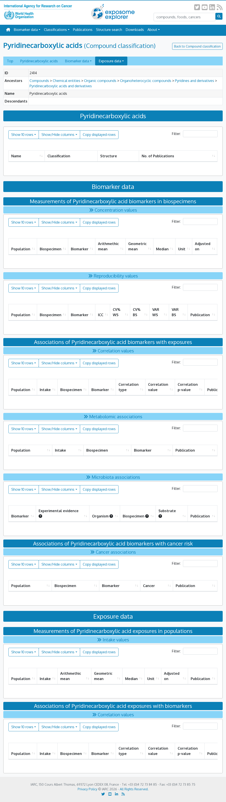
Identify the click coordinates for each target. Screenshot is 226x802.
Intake (45, 390)
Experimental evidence (59, 511)
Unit (181, 249)
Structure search (109, 29)
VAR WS (155, 312)
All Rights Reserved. (134, 789)
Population (20, 249)
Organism (100, 516)
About (152, 29)
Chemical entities (66, 80)
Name (16, 156)
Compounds (39, 80)
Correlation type (129, 387)
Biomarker (80, 249)
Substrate (167, 511)
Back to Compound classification (197, 46)
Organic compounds (100, 80)
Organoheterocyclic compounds (145, 80)
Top (10, 61)
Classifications (55, 29)
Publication (200, 315)
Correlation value (158, 387)
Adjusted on (202, 246)
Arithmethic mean (108, 246)
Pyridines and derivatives (194, 80)
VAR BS (175, 312)
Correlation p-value (188, 387)
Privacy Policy (87, 789)
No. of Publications (158, 156)
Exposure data (110, 61)
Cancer (149, 585)
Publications (82, 29)
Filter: (176, 133)
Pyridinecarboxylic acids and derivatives (61, 86)
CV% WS (116, 312)
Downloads (135, 29)
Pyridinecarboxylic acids (39, 61)
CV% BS (136, 312)
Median (162, 249)
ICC (100, 315)
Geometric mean (137, 246)
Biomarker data (26, 29)
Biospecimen (50, 249)
